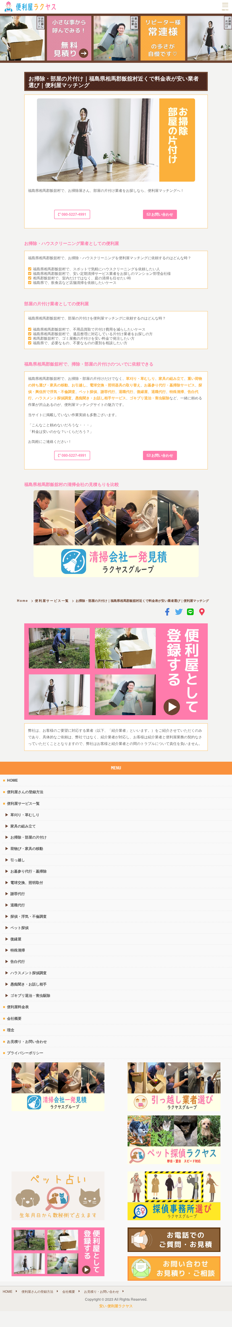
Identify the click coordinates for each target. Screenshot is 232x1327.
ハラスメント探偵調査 (53, 397)
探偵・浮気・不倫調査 (28, 916)
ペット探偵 (88, 391)
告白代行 (17, 961)
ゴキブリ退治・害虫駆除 (149, 397)
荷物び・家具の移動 (26, 848)
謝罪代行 (108, 391)
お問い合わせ (161, 214)
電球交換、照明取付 (26, 882)
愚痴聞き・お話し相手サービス (100, 397)
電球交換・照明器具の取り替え (115, 385)
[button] (98, 58)
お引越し (79, 385)
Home (22, 600)
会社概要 (14, 1018)
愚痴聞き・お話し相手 (28, 984)
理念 (10, 1029)
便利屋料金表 (18, 1006)
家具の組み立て (171, 378)
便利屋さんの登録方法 (25, 791)
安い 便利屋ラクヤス (116, 1305)
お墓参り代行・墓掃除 (28, 871)
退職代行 (126, 391)
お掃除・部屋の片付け (28, 837)
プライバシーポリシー (25, 1052)
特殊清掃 (176, 391)
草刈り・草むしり (140, 378)
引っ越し (17, 859)
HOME (12, 780)
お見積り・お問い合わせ (27, 1041)
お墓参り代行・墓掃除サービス (169, 385)
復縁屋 (142, 391)
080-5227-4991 (73, 214)
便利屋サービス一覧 (52, 600)
